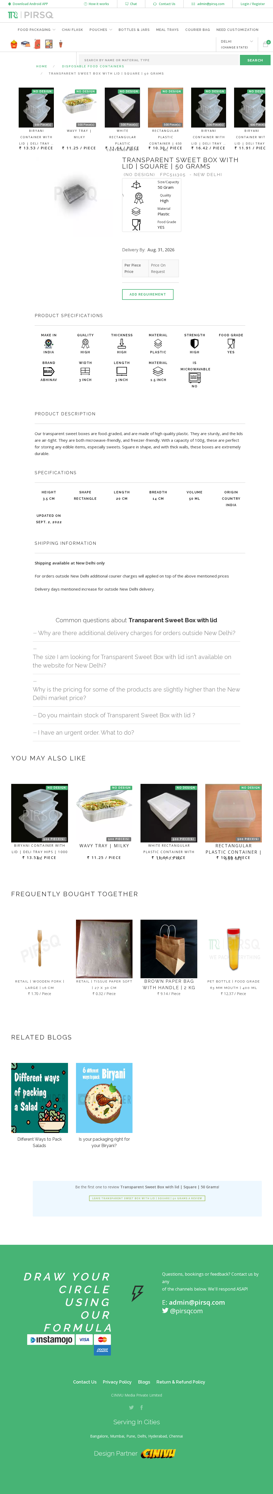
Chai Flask (72, 30)
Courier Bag (197, 30)
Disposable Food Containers (93, 66)
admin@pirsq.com (210, 4)
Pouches (98, 30)
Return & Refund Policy (180, 1382)
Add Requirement (148, 294)
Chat (133, 4)
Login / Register (253, 4)
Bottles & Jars (134, 30)
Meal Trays (167, 30)
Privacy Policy (117, 1382)
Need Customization (237, 30)
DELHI (234, 44)
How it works (98, 4)
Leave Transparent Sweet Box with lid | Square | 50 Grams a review (147, 1198)
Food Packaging (34, 30)
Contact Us (165, 4)
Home (41, 66)
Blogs (144, 1382)
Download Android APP (29, 4)
